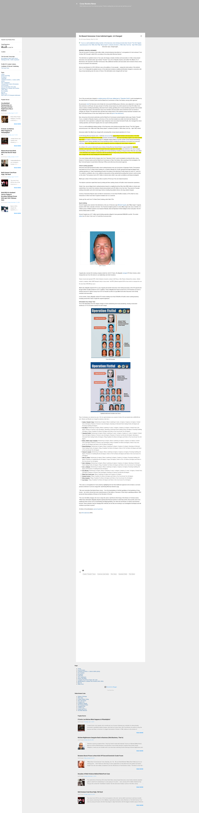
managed (124, 273)
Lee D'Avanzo (81, 670)
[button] (141, 36)
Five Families (81, 673)
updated (90, 147)
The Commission (82, 677)
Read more (140, 732)
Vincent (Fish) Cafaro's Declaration (10, 84)
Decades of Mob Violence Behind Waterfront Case (94, 774)
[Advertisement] (110, 21)
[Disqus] (110, 596)
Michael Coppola (122, 205)
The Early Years (5, 68)
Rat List (80, 682)
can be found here (98, 509)
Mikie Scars (81, 684)
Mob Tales (80, 698)
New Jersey (114, 574)
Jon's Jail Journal (82, 700)
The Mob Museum (82, 710)
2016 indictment (85, 512)
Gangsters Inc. (81, 702)
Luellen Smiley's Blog (83, 699)
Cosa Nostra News (88, 4)
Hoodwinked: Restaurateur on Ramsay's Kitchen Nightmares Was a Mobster (7, 106)
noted (87, 104)
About (79, 668)
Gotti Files (80, 675)
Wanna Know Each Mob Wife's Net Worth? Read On (8, 152)
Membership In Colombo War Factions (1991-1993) (90, 681)
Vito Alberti (132, 574)
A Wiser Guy (81, 707)
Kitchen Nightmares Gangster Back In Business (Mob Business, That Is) (100, 737)
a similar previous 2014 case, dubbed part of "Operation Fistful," (113, 98)
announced (108, 136)
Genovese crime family (103, 574)
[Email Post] (83, 571)
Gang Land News (82, 709)
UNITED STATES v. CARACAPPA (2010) (89, 671)
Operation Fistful (123, 574)
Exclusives (80, 674)
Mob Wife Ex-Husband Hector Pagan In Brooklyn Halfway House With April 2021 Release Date (9, 196)
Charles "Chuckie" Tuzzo (89, 574)
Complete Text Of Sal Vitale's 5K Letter (87, 680)
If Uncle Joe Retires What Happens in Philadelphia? (94, 719)
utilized (81, 216)
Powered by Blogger (111, 687)
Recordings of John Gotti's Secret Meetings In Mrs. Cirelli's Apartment (10, 59)
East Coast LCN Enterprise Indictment (10, 95)
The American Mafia (83, 705)
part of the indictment (117, 113)
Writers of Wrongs (82, 696)
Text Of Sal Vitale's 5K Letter (8, 86)
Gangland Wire (81, 706)
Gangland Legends (82, 703)
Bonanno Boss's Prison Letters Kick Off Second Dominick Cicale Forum (100, 755)
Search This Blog (82, 678)
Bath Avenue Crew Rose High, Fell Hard (90, 792)
